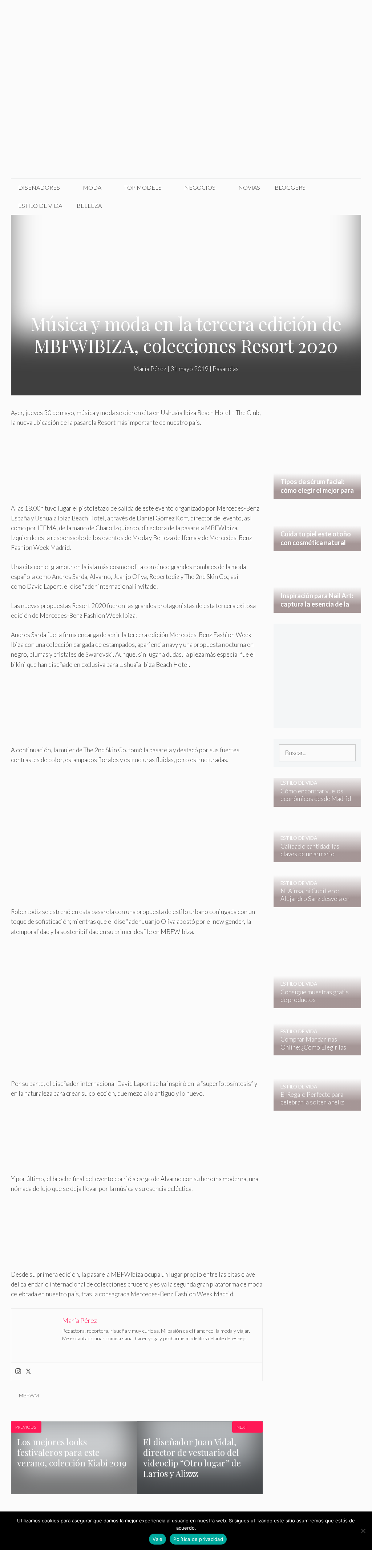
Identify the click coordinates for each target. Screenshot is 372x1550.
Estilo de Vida (40, 205)
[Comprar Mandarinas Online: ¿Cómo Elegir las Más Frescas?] (313, 1050)
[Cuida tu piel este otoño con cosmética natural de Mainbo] (317, 546)
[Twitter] (28, 1371)
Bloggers (290, 187)
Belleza (89, 205)
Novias (249, 187)
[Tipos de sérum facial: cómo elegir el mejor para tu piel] (317, 494)
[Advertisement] (186, 123)
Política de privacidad (198, 1539)
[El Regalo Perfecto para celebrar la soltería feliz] (313, 1105)
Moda (92, 187)
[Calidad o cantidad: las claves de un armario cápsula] (313, 857)
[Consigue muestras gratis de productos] (313, 1003)
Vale (157, 1539)
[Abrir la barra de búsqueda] (350, 206)
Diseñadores (39, 187)
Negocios (199, 187)
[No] (363, 1530)
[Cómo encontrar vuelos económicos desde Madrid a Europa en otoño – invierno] (313, 802)
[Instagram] (18, 1371)
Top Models (143, 187)
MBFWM (29, 1395)
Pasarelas (226, 369)
